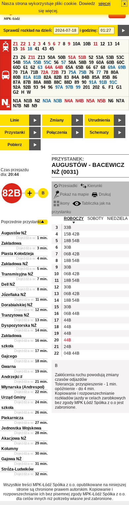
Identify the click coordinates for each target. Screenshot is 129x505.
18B (67, 240)
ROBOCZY (74, 218)
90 (84, 82)
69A (111, 67)
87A (17, 82)
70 (15, 72)
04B (67, 353)
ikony (64, 203)
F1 (110, 87)
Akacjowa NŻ (13, 438)
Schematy (99, 132)
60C (120, 62)
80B (17, 77)
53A (100, 57)
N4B (79, 100)
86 (114, 77)
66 (88, 67)
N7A (120, 100)
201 (86, 87)
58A (72, 62)
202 (96, 87)
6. (104, 87)
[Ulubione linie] (28, 193)
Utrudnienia (99, 120)
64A (49, 67)
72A (44, 72)
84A (75, 77)
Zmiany (57, 120)
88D (68, 82)
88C (58, 82)
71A (24, 72)
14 (117, 43)
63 (40, 67)
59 (91, 62)
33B (67, 227)
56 (56, 62)
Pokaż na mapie (74, 194)
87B (27, 82)
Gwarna (8, 366)
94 (43, 87)
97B (69, 87)
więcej (104, 3)
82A (47, 77)
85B (106, 77)
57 (63, 62)
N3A (47, 100)
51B (82, 57)
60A (100, 62)
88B (47, 82)
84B (85, 77)
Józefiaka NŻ (13, 294)
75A (72, 72)
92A (17, 87)
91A (93, 82)
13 (110, 43)
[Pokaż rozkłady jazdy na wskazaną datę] (123, 30)
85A (96, 77)
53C (120, 57)
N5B (101, 100)
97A (59, 87)
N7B (17, 105)
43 (44, 48)
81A (27, 77)
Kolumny (9, 448)
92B (27, 87)
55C (47, 62)
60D (17, 67)
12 (102, 43)
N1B (28, 100)
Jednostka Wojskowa (21, 428)
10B (87, 43)
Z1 (15, 43)
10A (76, 43)
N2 (37, 100)
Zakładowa (11, 243)
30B (67, 247)
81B (37, 77)
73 (63, 72)
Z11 (31, 57)
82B (58, 77)
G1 (119, 87)
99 (78, 87)
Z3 (15, 57)
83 (66, 77)
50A (51, 57)
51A (72, 57)
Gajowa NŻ (11, 459)
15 (15, 48)
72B (55, 72)
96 (50, 87)
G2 (16, 92)
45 (51, 48)
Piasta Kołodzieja (17, 253)
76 (91, 72)
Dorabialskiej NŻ (16, 305)
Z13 (41, 57)
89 (76, 82)
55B (37, 62)
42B (75, 234)
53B (110, 57)
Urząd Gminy (13, 397)
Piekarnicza (12, 418)
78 (106, 72)
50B (61, 57)
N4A (68, 100)
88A (37, 82)
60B (110, 62)
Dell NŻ (8, 284)
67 (95, 67)
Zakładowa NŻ (14, 264)
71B (34, 72)
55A (27, 62)
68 (103, 67)
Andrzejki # (11, 377)
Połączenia (57, 132)
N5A (90, 100)
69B (122, 67)
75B (82, 72)
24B (67, 346)
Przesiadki (68, 185)
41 (37, 48)
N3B (58, 100)
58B (82, 62)
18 (29, 48)
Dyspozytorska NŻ (18, 325)
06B (67, 254)
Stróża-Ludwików (17, 469)
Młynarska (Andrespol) (22, 387)
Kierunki (94, 185)
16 (22, 48)
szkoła (7, 346)
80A (114, 72)
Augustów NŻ (13, 233)
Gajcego (9, 356)
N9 (34, 105)
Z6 (23, 57)
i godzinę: (89, 30)
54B (17, 62)
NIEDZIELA (117, 218)
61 (25, 67)
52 (91, 57)
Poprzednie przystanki (21, 222)
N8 (26, 105)
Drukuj (104, 194)
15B (67, 234)
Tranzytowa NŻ (15, 315)
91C (113, 82)
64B (59, 67)
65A (69, 67)
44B (75, 313)
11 (95, 43)
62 (32, 67)
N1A (17, 100)
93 (35, 87)
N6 (110, 100)
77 (98, 72)
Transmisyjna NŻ (17, 274)
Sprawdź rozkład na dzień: (27, 30)
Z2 (23, 43)
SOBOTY (95, 218)
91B (103, 82)
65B (79, 67)
